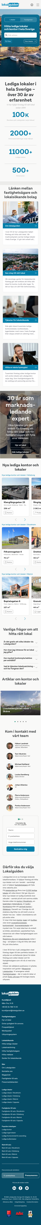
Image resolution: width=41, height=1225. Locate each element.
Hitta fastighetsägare (11, 1051)
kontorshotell (8, 925)
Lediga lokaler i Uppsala (10, 1102)
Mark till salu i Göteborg (10, 1151)
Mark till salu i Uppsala (10, 1157)
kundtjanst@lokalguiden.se (13, 1010)
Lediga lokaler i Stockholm (11, 1093)
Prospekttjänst (8, 1027)
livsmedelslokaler (22, 925)
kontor (19, 920)
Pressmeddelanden (10, 1082)
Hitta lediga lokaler (10, 1044)
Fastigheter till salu (10, 1078)
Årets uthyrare (14, 977)
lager (25, 920)
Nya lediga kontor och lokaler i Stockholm (19, 524)
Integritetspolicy (20, 1202)
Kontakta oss (7, 1071)
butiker (34, 920)
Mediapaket (7, 1031)
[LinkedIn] (14, 1188)
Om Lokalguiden (8, 1067)
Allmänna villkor (8, 1202)
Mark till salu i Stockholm (11, 1148)
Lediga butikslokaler (9, 1139)
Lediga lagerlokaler (9, 1133)
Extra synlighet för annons (12, 1023)
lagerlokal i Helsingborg (12, 904)
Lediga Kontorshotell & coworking (14, 1136)
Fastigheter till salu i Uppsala (12, 1121)
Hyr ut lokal (6, 1020)
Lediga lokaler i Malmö (10, 1099)
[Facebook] (20, 1188)
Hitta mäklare (7, 1054)
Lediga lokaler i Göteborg (11, 1096)
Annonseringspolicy (20, 1206)
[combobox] (22, 35)
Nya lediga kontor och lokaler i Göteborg (18, 475)
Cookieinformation (32, 1202)
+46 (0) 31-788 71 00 (10, 1007)
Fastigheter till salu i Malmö (12, 1117)
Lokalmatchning (8, 1047)
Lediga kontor (7, 1130)
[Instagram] (27, 1188)
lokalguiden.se (11, 890)
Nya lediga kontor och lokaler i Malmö (17, 574)
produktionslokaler (19, 923)
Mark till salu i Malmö (9, 1154)
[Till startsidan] (10, 5)
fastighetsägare (21, 885)
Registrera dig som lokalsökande (16, 939)
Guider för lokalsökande (11, 1058)
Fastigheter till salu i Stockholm (13, 1111)
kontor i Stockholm (24, 901)
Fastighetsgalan (9, 974)
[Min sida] (32, 5)
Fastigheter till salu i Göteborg (13, 1114)
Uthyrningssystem (9, 1034)
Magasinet (6, 1075)
